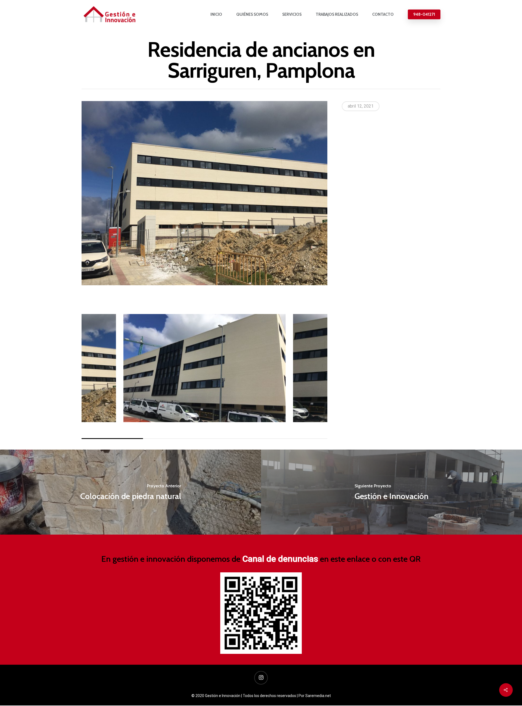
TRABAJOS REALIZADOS (337, 14)
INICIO (216, 14)
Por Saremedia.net (315, 696)
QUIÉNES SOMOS (252, 14)
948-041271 (424, 14)
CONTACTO (383, 14)
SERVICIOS (292, 14)
